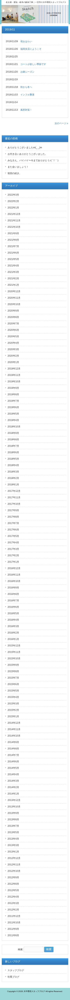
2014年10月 (14, 735)
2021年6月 (13, 252)
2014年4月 (13, 774)
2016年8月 (13, 594)
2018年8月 (13, 439)
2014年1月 (13, 793)
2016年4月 (13, 619)
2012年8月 (13, 884)
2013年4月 (13, 838)
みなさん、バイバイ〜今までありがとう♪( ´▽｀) (33, 160)
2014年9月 (13, 742)
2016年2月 (13, 632)
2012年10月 (14, 871)
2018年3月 (13, 471)
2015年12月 (14, 645)
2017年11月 (14, 497)
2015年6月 (13, 684)
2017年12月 (14, 491)
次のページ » (61, 123)
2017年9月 (13, 510)
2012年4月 (13, 896)
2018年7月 (13, 446)
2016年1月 (13, 639)
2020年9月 (13, 310)
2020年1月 (13, 362)
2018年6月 (13, 452)
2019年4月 (13, 420)
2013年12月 (14, 800)
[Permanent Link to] (19, 56)
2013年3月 (13, 845)
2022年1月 (13, 207)
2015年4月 (13, 697)
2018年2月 (13, 478)
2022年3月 (13, 194)
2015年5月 (13, 690)
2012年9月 (13, 877)
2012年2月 (13, 909)
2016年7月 (13, 600)
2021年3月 (13, 272)
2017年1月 (13, 561)
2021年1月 (13, 285)
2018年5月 (13, 458)
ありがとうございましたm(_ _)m (25, 147)
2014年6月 (13, 761)
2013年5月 (13, 832)
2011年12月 (14, 916)
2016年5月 (13, 613)
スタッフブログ (16, 970)
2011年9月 (13, 929)
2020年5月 (13, 336)
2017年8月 (13, 516)
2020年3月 (13, 349)
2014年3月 (13, 780)
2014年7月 (13, 755)
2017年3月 (13, 549)
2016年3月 (13, 626)
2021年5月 (13, 259)
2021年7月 (13, 246)
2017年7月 (13, 523)
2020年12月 (14, 291)
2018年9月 (13, 433)
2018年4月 (13, 465)
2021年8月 (13, 239)
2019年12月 (14, 368)
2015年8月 (13, 671)
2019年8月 (13, 394)
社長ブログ (13, 976)
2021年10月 (14, 227)
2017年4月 (13, 542)
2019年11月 (14, 375)
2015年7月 (13, 677)
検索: (20, 949)
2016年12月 (14, 568)
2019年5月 (13, 413)
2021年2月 (13, 278)
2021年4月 (13, 265)
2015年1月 (13, 716)
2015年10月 (14, 658)
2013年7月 (13, 826)
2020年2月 (13, 355)
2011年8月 (13, 935)
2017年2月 (13, 555)
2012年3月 (13, 903)
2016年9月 (13, 587)
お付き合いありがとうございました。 (27, 154)
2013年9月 (13, 813)
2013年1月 (13, 851)
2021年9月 (13, 233)
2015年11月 (14, 652)
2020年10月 (14, 304)
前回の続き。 (15, 173)
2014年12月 (14, 723)
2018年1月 (13, 484)
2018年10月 (14, 426)
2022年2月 (13, 201)
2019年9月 (13, 388)
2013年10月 (14, 806)
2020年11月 (14, 297)
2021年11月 (14, 220)
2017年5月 (13, 536)
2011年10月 (14, 922)
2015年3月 (13, 703)
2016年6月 (13, 607)
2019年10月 (14, 381)
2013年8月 (13, 819)
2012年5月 (13, 890)
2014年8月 (13, 748)
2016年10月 (14, 581)
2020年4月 (13, 343)
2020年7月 (13, 323)
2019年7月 (13, 400)
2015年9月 (13, 665)
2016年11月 (14, 574)
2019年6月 (13, 407)
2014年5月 (13, 768)
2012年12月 (14, 858)
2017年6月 (13, 529)
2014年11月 (14, 729)
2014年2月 (13, 787)
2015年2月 (13, 710)
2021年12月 (14, 214)
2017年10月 (14, 504)
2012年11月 (14, 864)
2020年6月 (13, 330)
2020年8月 (13, 317)
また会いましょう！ (18, 166)
